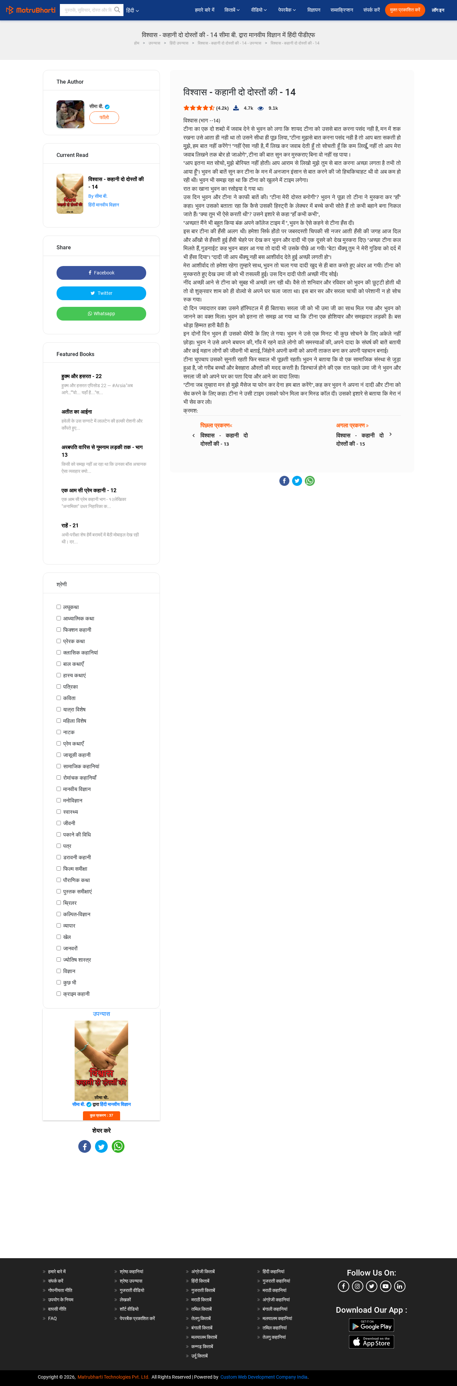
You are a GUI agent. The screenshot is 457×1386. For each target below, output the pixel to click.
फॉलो (104, 117)
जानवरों (70, 948)
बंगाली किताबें (201, 1327)
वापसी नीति (57, 1309)
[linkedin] (399, 1286)
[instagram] (357, 1286)
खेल (67, 937)
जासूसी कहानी (77, 755)
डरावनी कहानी (77, 857)
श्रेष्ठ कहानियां (131, 1271)
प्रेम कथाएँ (73, 744)
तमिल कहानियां (275, 1327)
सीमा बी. (97, 106)
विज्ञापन (314, 10)
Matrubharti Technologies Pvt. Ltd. (115, 1377)
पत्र (67, 846)
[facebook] (343, 1286)
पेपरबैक (285, 10)
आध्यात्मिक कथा (78, 618)
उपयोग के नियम (60, 1299)
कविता (69, 698)
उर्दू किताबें (199, 1356)
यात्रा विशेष (74, 709)
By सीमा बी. (98, 196)
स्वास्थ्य (70, 812)
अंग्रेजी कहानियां (276, 1299)
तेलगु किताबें (201, 1318)
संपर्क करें (371, 10)
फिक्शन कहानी (77, 630)
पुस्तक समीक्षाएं (77, 891)
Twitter (104, 293)
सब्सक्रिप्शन (342, 10)
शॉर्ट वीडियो (129, 1309)
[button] (117, 10)
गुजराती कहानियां (276, 1281)
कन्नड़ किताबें (202, 1346)
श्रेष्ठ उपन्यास (131, 1281)
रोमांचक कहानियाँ (79, 778)
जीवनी (69, 823)
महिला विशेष (74, 721)
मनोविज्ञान (72, 800)
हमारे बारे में (204, 10)
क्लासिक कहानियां (80, 652)
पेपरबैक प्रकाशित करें (137, 1318)
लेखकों (125, 1299)
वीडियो (257, 10)
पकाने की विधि (77, 835)
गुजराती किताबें (203, 1290)
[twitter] (371, 1286)
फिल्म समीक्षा (75, 869)
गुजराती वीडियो (132, 1290)
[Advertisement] (101, 1211)
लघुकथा (71, 607)
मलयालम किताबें (204, 1337)
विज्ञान (69, 971)
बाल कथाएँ (73, 664)
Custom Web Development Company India (263, 1377)
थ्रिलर (70, 903)
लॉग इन (438, 10)
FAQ (52, 1318)
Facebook (103, 272)
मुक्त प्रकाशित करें (405, 9)
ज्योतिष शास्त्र (77, 960)
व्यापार (69, 926)
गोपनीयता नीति (60, 1290)
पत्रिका (70, 687)
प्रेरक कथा (74, 641)
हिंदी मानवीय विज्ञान (103, 204)
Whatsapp (104, 313)
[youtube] (385, 1286)
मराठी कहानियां (274, 1290)
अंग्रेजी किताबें (203, 1271)
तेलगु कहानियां (274, 1337)
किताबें (230, 10)
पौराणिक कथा (76, 880)
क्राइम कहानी (76, 994)
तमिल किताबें (201, 1309)
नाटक (69, 732)
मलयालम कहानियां (277, 1318)
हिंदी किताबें (200, 1281)
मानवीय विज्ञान (77, 789)
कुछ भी (69, 982)
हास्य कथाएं (74, 675)
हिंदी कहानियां (273, 1271)
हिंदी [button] (130, 10)
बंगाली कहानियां (275, 1309)
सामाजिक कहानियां (81, 766)
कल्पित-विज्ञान (76, 914)
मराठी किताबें (201, 1299)
